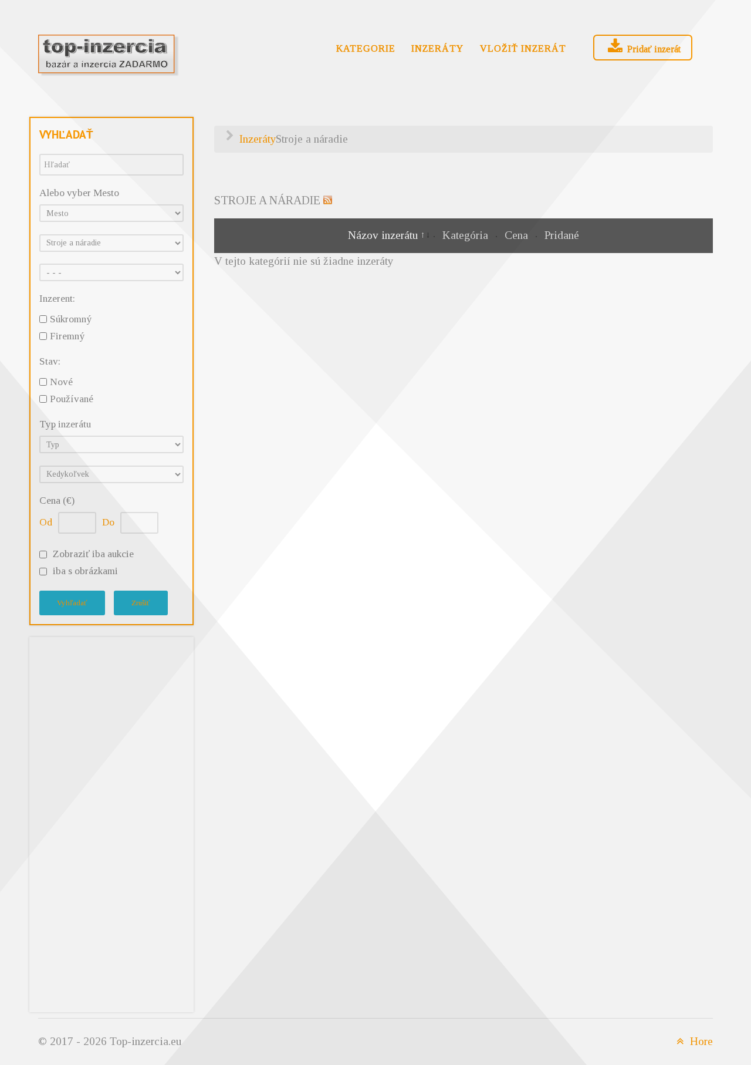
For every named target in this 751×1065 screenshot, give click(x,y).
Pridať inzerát (653, 49)
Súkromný (71, 319)
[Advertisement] (111, 822)
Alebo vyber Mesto (79, 192)
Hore (700, 1041)
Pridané (561, 235)
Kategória (466, 235)
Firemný (67, 336)
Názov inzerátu (384, 235)
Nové (61, 381)
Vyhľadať (72, 602)
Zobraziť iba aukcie (93, 554)
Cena (518, 235)
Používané (71, 399)
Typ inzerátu (65, 424)
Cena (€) (57, 500)
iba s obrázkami (85, 571)
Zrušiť (140, 602)
